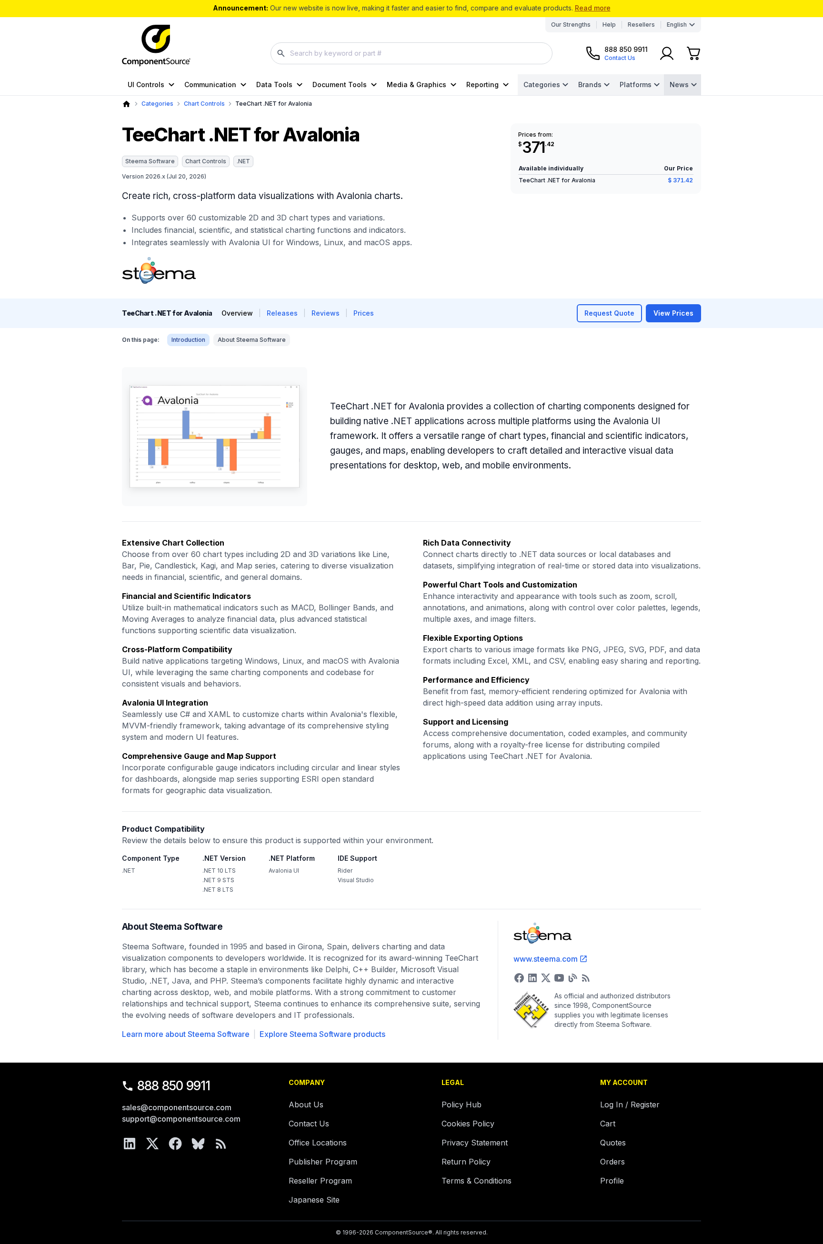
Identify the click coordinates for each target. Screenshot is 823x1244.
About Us (306, 1104)
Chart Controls (204, 103)
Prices (363, 313)
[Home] (126, 104)
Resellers (641, 24)
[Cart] (693, 53)
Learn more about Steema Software (186, 1034)
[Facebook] (175, 1143)
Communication (210, 84)
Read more (593, 8)
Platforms (636, 84)
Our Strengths (571, 24)
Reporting (482, 84)
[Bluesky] (198, 1143)
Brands (590, 84)
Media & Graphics (416, 84)
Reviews (325, 313)
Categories (541, 84)
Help (609, 24)
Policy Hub (462, 1104)
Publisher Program (323, 1161)
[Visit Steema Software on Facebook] (519, 978)
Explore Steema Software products (322, 1034)
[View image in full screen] (214, 436)
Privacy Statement (475, 1142)
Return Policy (466, 1161)
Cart (607, 1123)
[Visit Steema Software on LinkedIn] (532, 978)
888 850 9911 (174, 1085)
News (679, 84)
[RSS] (221, 1143)
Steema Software (150, 161)
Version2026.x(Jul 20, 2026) (164, 176)
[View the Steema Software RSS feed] (586, 978)
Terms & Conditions (477, 1180)
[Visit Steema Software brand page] (159, 270)
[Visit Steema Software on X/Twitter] (546, 978)
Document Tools (339, 84)
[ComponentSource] (156, 45)
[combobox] (411, 53)
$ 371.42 (680, 180)
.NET (243, 161)
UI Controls (146, 84)
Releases (282, 313)
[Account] (666, 53)
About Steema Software (252, 339)
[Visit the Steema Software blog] (572, 978)
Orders (612, 1161)
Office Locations (318, 1142)
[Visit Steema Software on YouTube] (559, 978)
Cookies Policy (468, 1123)
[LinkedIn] (129, 1143)
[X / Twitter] (152, 1143)
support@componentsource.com (181, 1119)
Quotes (613, 1142)
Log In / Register (630, 1104)
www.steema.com (545, 959)
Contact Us (309, 1123)
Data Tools (274, 84)
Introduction (188, 339)
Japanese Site (314, 1199)
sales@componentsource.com (176, 1107)
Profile (612, 1180)
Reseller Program (320, 1180)
